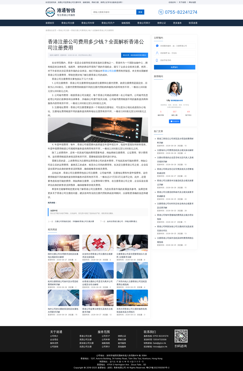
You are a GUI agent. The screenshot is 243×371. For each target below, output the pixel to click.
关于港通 (182, 2)
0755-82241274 (181, 12)
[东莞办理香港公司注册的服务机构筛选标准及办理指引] (132, 297)
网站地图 (192, 2)
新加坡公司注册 (86, 343)
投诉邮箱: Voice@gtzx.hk (155, 346)
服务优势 (54, 343)
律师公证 (161, 23)
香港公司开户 (108, 23)
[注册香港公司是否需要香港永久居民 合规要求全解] (132, 243)
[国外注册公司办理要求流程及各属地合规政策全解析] (63, 243)
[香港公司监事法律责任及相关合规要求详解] (98, 297)
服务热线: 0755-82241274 (156, 336)
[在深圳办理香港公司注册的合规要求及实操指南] (98, 243)
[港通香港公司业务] (50, 12)
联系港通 (193, 23)
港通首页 (50, 23)
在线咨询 (172, 2)
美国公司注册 (85, 339)
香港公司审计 (143, 23)
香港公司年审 (87, 23)
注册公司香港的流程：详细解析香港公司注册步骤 (74, 221)
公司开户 (106, 336)
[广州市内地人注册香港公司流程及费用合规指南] (132, 270)
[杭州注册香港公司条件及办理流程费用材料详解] (63, 270)
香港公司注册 (67, 23)
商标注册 (122, 339)
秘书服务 (122, 343)
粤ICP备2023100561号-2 (157, 367)
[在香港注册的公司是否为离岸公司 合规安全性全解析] (98, 270)
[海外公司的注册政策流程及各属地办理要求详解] (63, 297)
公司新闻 (54, 346)
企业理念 (54, 339)
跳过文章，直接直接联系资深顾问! (134, 55)
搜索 (140, 12)
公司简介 (54, 336)
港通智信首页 (51, 30)
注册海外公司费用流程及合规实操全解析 (175, 150)
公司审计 (106, 346)
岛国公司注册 (85, 346)
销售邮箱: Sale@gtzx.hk (155, 343)
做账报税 (126, 23)
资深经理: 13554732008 (155, 339)
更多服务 (177, 23)
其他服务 (122, 346)
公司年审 (106, 339)
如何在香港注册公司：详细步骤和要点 (122, 221)
